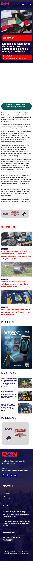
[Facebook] (3, 475)
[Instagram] (7, 475)
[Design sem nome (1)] (15, 217)
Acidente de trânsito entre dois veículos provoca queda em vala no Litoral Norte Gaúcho (14, 284)
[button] (23, 4)
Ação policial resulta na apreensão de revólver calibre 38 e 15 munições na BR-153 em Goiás (15, 311)
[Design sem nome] (15, 444)
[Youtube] (15, 475)
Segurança (8, 38)
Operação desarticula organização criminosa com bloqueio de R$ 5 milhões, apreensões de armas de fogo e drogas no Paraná (16, 513)
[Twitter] (11, 475)
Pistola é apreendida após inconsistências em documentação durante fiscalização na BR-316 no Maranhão (9, 395)
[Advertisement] (16, 80)
